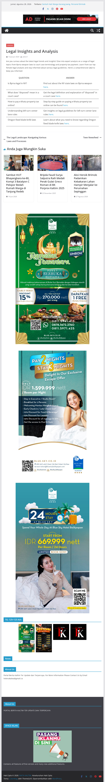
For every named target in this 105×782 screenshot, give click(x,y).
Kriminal (10, 45)
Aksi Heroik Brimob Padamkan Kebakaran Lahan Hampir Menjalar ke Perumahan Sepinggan (85, 183)
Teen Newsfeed (90, 137)
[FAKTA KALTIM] (7, 30)
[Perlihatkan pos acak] (98, 30)
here (45, 87)
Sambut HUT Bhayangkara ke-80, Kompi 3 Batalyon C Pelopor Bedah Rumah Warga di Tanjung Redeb (17, 183)
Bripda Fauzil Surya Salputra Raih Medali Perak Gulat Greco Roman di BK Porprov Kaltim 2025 (52, 181)
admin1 (25, 57)
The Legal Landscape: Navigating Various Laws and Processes (26, 139)
